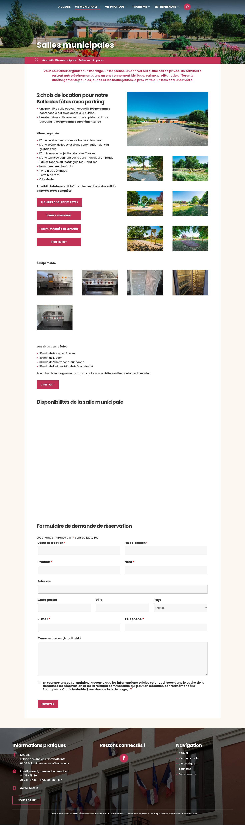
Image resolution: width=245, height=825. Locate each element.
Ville (99, 600)
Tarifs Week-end (58, 215)
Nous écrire (27, 800)
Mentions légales (137, 813)
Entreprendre (165, 7)
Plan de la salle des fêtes (59, 202)
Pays (157, 600)
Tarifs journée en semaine (58, 229)
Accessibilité (117, 813)
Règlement (59, 242)
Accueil (64, 7)
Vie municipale (86, 7)
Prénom (45, 562)
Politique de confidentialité (165, 813)
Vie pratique (114, 7)
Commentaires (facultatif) (59, 638)
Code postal (47, 600)
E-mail (44, 619)
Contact (48, 384)
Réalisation (190, 813)
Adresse (44, 581)
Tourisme (139, 7)
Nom (129, 562)
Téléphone (134, 619)
